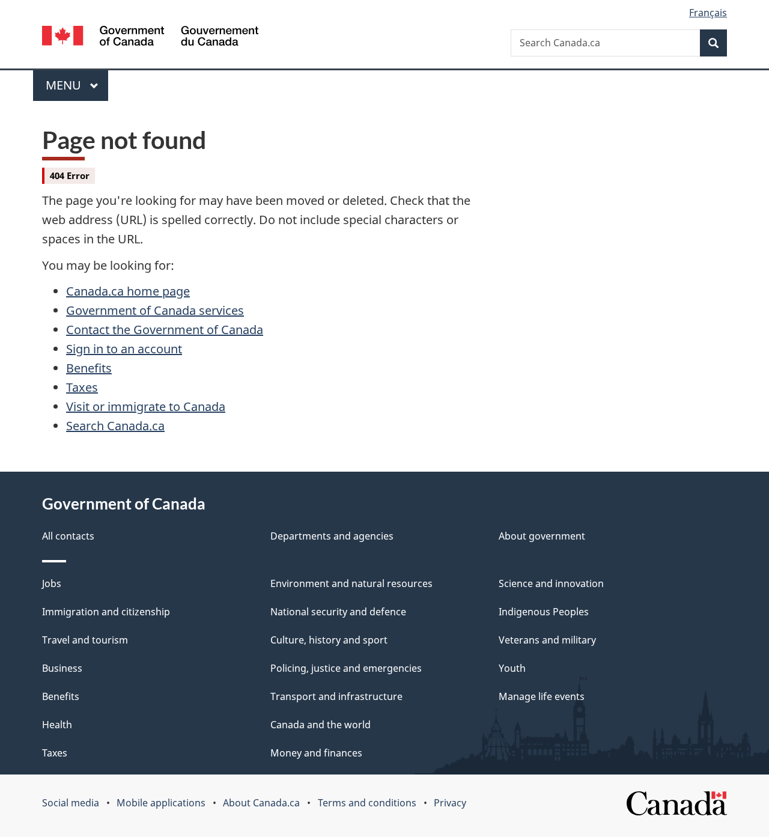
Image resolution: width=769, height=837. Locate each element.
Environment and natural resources (351, 583)
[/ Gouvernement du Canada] (150, 37)
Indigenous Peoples (544, 611)
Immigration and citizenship (106, 611)
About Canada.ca (261, 802)
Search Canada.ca (115, 426)
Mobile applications (161, 802)
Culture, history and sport (329, 640)
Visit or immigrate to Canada (145, 406)
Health (57, 724)
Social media (70, 802)
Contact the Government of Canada (164, 329)
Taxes (82, 387)
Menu (65, 85)
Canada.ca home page (128, 291)
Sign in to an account (124, 349)
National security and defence (338, 611)
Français (708, 12)
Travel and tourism (85, 640)
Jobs (51, 583)
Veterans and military (547, 640)
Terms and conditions (367, 802)
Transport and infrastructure (336, 696)
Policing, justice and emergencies (346, 668)
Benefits (89, 368)
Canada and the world (320, 724)
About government (542, 536)
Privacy (450, 802)
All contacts (68, 536)
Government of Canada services (155, 310)
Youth (512, 668)
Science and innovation (551, 583)
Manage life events (542, 696)
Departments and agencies (332, 536)
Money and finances (316, 752)
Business (62, 668)
